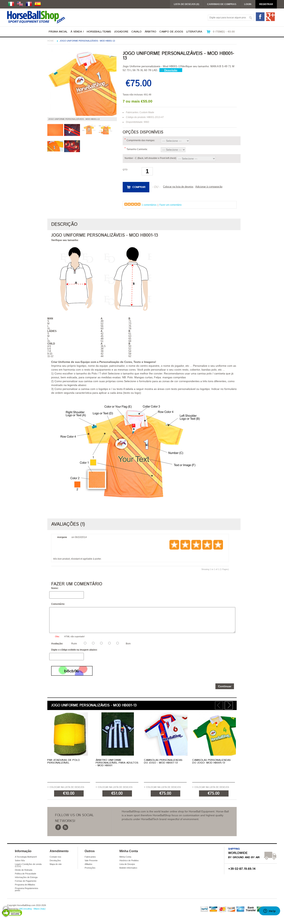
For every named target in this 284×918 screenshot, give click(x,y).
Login (247, 4)
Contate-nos (55, 857)
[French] (29, 4)
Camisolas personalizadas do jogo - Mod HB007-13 (163, 761)
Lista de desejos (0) (186, 4)
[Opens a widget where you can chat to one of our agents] (269, 911)
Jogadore (121, 32)
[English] (20, 4)
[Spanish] (38, 4)
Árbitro (150, 32)
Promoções (90, 868)
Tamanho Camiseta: (137, 149)
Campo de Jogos (171, 32)
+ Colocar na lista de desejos (65, 787)
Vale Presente (91, 860)
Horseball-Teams (99, 32)
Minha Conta (125, 857)
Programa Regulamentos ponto (26, 889)
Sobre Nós (20, 860)
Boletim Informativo (128, 868)
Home (50, 41)
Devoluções (55, 860)
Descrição (170, 70)
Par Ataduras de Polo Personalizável (63, 761)
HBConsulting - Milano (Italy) (32, 909)
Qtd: (125, 169)
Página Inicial (58, 32)
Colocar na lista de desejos (178, 186)
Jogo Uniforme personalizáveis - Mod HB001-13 (87, 41)
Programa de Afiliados (25, 884)
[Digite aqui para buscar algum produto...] (251, 18)
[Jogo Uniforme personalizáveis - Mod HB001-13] (82, 115)
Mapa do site (56, 864)
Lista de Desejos (127, 864)
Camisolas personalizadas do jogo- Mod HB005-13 (211, 761)
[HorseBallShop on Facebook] (260, 20)
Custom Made (146, 112)
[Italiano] (11, 4)
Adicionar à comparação (208, 186)
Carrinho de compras (221, 4)
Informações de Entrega (26, 877)
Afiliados (88, 864)
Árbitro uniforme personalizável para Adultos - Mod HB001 (117, 762)
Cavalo (136, 32)
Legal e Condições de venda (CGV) (28, 865)
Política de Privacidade (25, 873)
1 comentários (149, 205)
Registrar (266, 4)
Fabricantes (90, 857)
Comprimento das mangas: (141, 140)
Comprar (138, 187)
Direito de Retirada (23, 870)
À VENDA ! (77, 32)
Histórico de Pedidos (129, 860)
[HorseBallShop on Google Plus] (270, 20)
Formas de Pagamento (25, 881)
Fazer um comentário (170, 205)
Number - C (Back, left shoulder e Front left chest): (151, 158)
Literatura (194, 32)
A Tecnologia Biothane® (26, 857)
